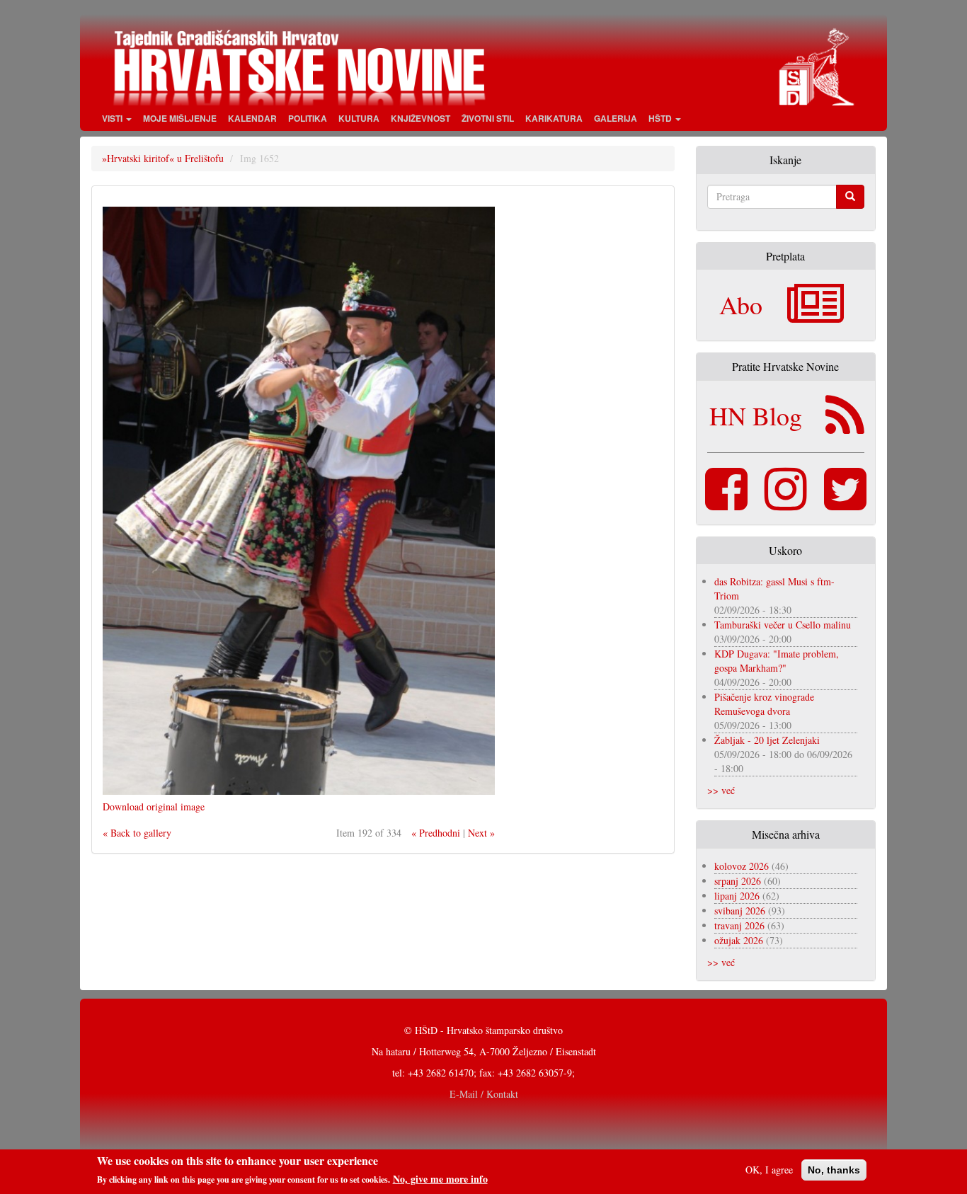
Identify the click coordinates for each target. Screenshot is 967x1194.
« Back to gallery (137, 832)
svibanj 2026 (739, 910)
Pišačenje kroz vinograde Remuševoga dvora (764, 704)
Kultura (358, 118)
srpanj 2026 (737, 881)
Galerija (615, 118)
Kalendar (252, 118)
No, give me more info (440, 1179)
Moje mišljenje (180, 118)
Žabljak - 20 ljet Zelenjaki (767, 740)
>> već (721, 790)
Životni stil (488, 118)
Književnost (420, 118)
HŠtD (661, 118)
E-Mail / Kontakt (484, 1094)
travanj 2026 (739, 925)
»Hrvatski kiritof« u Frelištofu (163, 158)
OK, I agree (769, 1169)
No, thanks (834, 1170)
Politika (307, 118)
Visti (113, 118)
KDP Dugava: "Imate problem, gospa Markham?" (776, 661)
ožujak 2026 (738, 940)
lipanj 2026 (737, 895)
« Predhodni (435, 832)
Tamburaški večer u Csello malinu (782, 624)
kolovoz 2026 (741, 866)
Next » (481, 832)
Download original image (154, 806)
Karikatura (554, 118)
